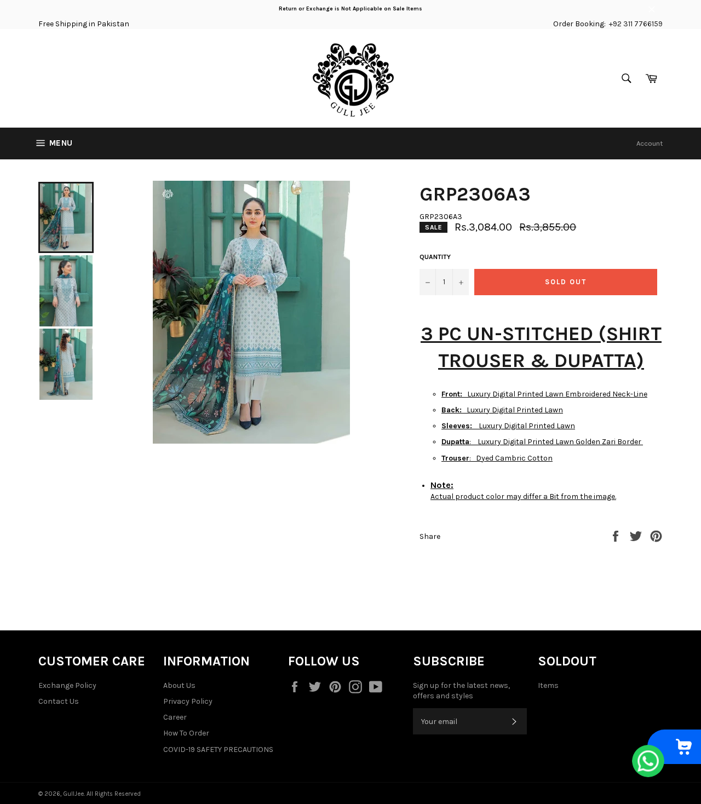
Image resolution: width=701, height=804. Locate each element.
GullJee (73, 793)
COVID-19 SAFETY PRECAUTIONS (218, 749)
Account (649, 143)
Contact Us (58, 701)
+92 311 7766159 (636, 23)
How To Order (186, 733)
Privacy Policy (187, 701)
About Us (179, 685)
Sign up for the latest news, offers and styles (461, 690)
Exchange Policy (67, 685)
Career (175, 717)
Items (548, 685)
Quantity (435, 257)
